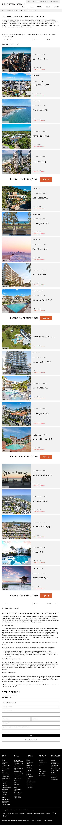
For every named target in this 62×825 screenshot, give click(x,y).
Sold (48, 7)
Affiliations (41, 766)
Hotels (3, 770)
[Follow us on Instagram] (3, 816)
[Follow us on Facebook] (53, 813)
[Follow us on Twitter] (55, 813)
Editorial (28, 780)
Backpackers (5, 772)
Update (31, 735)
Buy (23, 7)
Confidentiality (29, 813)
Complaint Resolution (39, 813)
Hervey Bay (39, 34)
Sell (31, 7)
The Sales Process (18, 775)
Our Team (41, 764)
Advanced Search (31, 739)
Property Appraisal (55, 768)
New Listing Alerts (55, 770)
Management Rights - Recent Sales (17, 797)
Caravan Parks (29, 765)
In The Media (29, 787)
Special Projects (5, 774)
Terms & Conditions (20, 813)
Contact (55, 756)
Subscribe (36, 1)
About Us (41, 760)
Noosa (45, 34)
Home (29, 1)
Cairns (25, 34)
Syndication (29, 774)
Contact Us (45, 1)
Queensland (32, 10)
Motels (28, 760)
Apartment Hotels (6, 768)
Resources (4, 785)
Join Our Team (42, 775)
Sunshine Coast (7, 37)
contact (55, 685)
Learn (39, 7)
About (56, 7)
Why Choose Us (42, 762)
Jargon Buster (29, 785)
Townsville (15, 37)
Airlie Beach (5, 34)
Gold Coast (31, 34)
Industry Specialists (6, 787)
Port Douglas (51, 34)
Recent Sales (5, 789)
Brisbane (12, 34)
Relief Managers (5, 799)
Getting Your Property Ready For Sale (18, 768)
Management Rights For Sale (16, 10)
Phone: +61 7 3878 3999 (36, 820)
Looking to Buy (5, 776)
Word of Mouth (42, 771)
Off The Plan (29, 770)
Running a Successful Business (4, 796)
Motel (3, 760)
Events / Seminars (30, 781)
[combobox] (39, 39)
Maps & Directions (48, 820)
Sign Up (46, 179)
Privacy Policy (10, 813)
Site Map (48, 813)
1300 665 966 (54, 1)
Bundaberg (19, 34)
